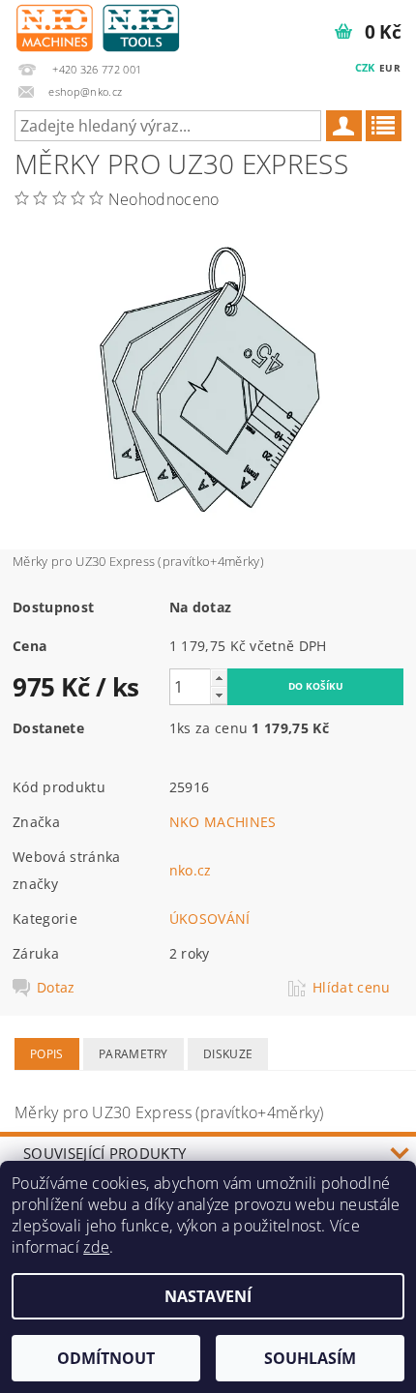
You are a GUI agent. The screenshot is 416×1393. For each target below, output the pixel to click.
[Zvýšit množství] (218, 677)
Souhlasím (310, 1358)
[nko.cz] (98, 25)
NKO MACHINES (223, 822)
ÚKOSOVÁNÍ (210, 918)
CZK (365, 67)
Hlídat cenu (351, 987)
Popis (47, 1054)
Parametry (133, 1054)
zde (96, 1247)
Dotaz (56, 987)
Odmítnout (106, 1358)
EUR (390, 67)
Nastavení (208, 1296)
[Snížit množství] (218, 695)
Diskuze (228, 1054)
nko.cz (190, 870)
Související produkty (104, 1153)
